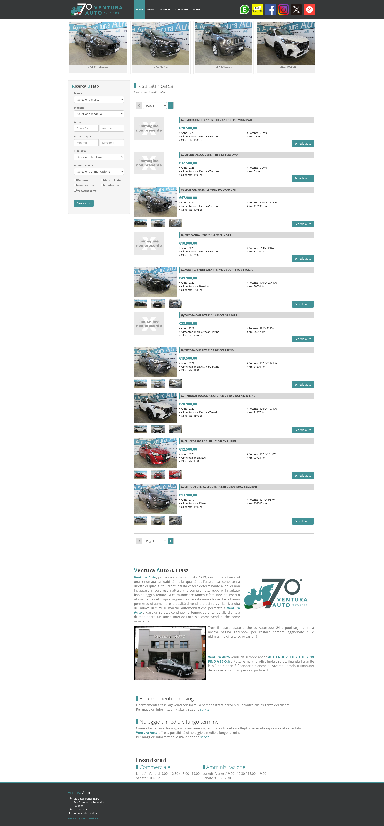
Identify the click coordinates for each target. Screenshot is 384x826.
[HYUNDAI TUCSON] (155, 409)
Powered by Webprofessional (83, 818)
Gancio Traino (113, 180)
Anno (77, 122)
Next (311, 47)
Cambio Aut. (112, 185)
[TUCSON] (140, 430)
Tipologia (80, 151)
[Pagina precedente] (139, 105)
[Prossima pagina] (171, 105)
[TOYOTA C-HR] (155, 363)
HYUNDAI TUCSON (286, 66)
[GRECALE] (140, 224)
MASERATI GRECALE (98, 66)
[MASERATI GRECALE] (155, 203)
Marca (78, 93)
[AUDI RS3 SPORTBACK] (155, 283)
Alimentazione (83, 165)
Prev (73, 47)
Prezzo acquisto (84, 136)
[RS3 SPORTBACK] (140, 304)
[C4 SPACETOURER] (140, 521)
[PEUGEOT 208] (155, 454)
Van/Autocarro (87, 190)
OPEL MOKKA (161, 66)
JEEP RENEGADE (223, 66)
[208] (140, 475)
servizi (205, 709)
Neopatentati (86, 185)
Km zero (82, 180)
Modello (79, 107)
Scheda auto (303, 143)
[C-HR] (140, 384)
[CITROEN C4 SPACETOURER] (155, 500)
